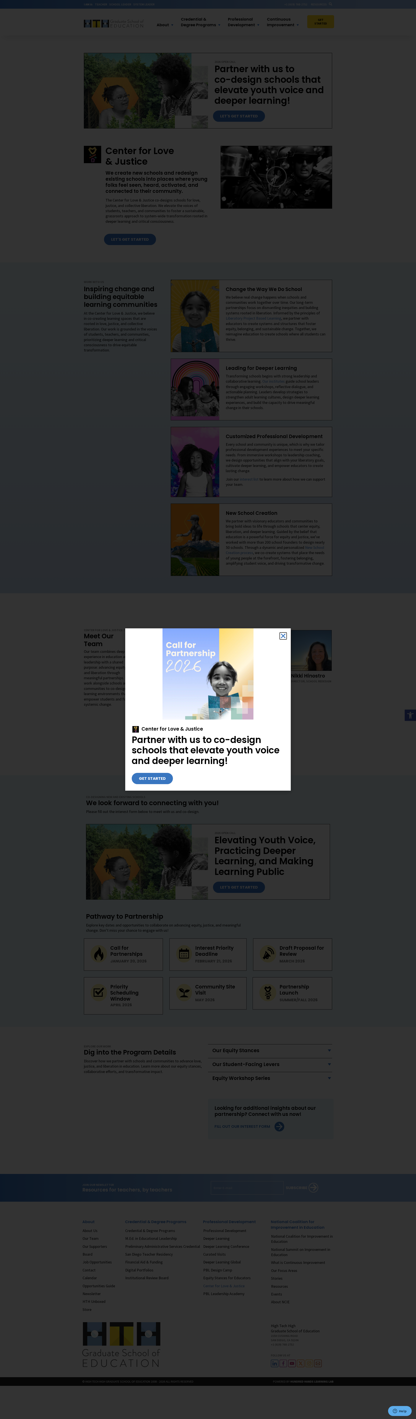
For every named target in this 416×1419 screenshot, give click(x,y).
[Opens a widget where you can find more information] (400, 1411)
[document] (208, 709)
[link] (152, 778)
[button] (283, 636)
